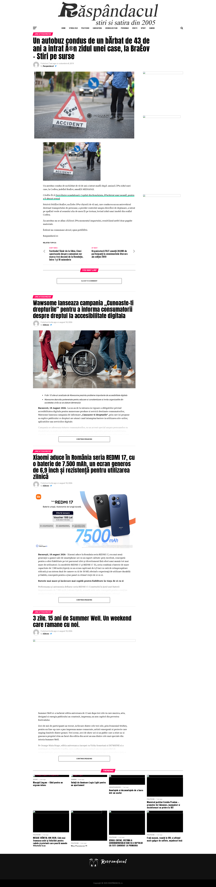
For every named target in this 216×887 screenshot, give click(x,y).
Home (64, 28)
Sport (143, 28)
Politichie (85, 28)
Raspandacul (48, 66)
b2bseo (46, 325)
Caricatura (97, 28)
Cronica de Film (111, 28)
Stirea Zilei (73, 28)
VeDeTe (134, 28)
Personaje (125, 28)
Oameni (152, 28)
